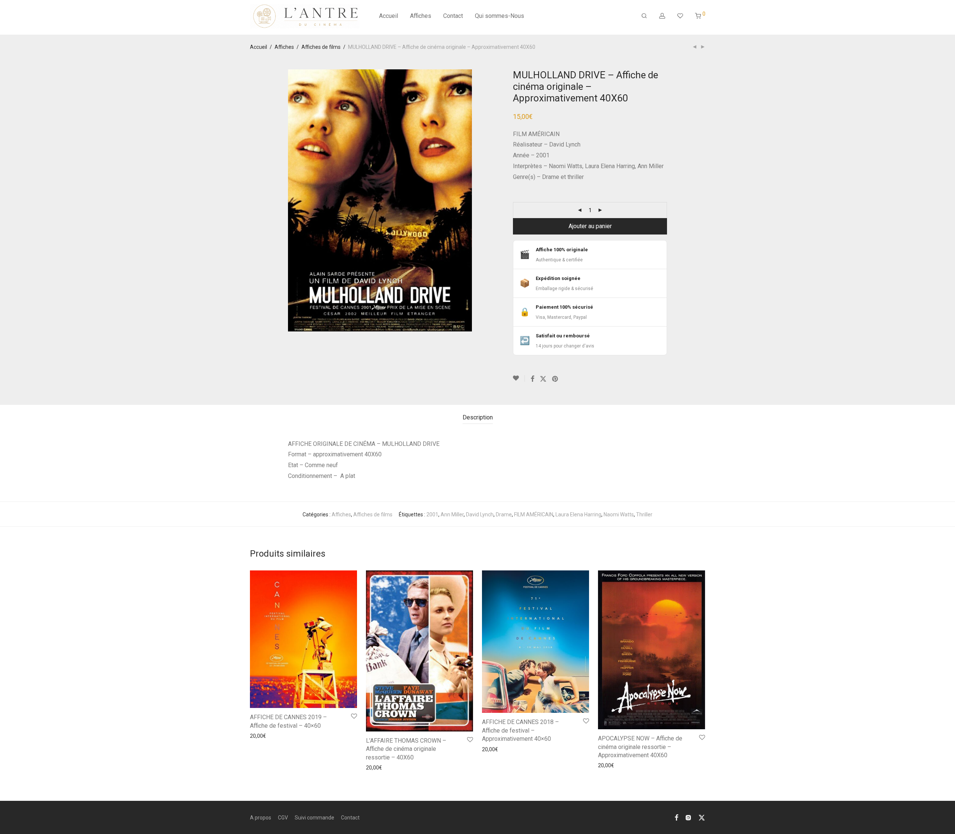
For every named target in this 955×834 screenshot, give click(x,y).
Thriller (644, 514)
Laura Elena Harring (578, 514)
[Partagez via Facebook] (532, 379)
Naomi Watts (619, 514)
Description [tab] (478, 417)
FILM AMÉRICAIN (533, 514)
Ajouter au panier (590, 226)
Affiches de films (321, 47)
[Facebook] (676, 817)
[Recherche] (644, 16)
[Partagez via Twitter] (543, 379)
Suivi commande (314, 818)
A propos (260, 818)
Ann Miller (452, 514)
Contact (453, 15)
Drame (504, 514)
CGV (283, 818)
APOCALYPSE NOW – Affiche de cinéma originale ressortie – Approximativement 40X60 (640, 747)
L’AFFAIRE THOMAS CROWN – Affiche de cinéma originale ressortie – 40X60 (406, 749)
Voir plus (258, 736)
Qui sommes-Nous (499, 15)
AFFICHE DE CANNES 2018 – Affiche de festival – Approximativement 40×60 (520, 730)
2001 (432, 514)
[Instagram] (688, 817)
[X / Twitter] (701, 817)
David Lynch (480, 514)
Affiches (420, 15)
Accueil (388, 15)
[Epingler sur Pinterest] (555, 379)
